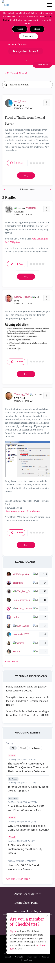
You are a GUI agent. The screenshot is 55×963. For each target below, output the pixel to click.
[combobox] (27, 84)
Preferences (28, 36)
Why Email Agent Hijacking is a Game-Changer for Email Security (28, 827)
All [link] (13, 748)
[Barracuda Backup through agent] (50, 189)
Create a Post (42, 65)
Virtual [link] (23, 748)
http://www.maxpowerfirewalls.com (22, 511)
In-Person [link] (35, 748)
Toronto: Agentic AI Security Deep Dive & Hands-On (28, 788)
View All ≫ (11, 661)
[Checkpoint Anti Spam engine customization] (5, 189)
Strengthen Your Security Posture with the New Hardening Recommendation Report (27, 700)
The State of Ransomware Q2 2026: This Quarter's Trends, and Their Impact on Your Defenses (28, 767)
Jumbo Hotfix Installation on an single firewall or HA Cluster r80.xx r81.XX (27, 713)
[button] (20, 29)
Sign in (13, 931)
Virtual (12, 755)
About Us (45, 957)
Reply (26, 175)
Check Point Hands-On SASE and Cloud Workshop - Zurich (26, 808)
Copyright (19, 957)
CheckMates (17, 878)
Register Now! (25, 51)
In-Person (13, 779)
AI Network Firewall (17, 73)
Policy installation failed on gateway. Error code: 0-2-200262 (26, 688)
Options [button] (49, 73)
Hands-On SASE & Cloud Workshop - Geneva (23, 867)
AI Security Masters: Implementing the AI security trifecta (25, 849)
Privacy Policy (32, 957)
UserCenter (28, 960)
